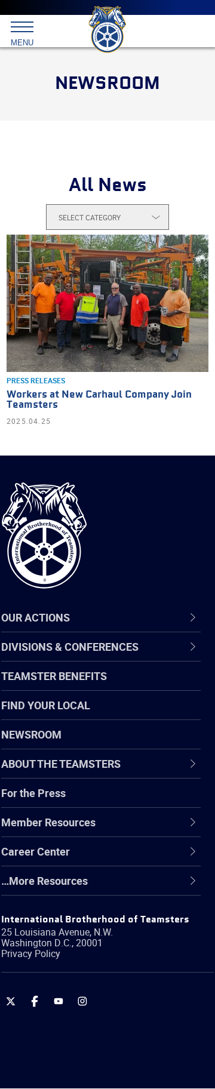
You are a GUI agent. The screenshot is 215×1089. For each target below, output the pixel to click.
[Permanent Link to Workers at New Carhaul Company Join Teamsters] (107, 303)
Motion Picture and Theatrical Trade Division (114, 973)
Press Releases (36, 380)
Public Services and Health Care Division (105, 1059)
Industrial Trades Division (89, 945)
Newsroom (31, 734)
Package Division (70, 1002)
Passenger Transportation (91, 1031)
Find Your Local (45, 705)
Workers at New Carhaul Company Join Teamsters (99, 400)
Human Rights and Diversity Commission (95, 916)
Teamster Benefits (54, 676)
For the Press (33, 793)
